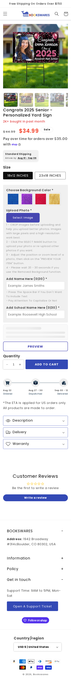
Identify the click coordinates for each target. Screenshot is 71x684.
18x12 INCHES (17, 175)
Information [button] (18, 558)
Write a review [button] (35, 498)
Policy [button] (12, 568)
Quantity (11, 356)
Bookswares (40, 674)
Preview (35, 346)
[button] (5, 14)
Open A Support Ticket (32, 606)
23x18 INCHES (50, 175)
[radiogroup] (35, 199)
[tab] (11, 100)
